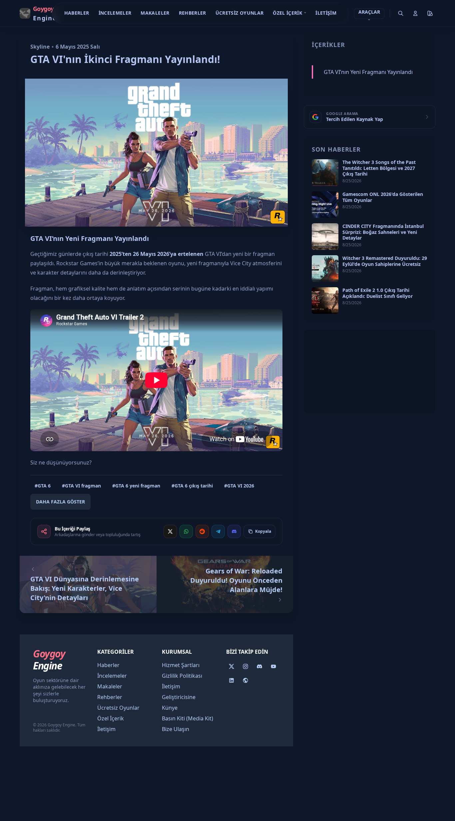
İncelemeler (115, 13)
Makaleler (155, 13)
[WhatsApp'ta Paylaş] (186, 531)
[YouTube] (273, 666)
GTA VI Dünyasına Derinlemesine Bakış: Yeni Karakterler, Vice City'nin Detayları (84, 588)
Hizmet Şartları (181, 665)
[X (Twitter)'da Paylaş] (170, 531)
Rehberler (192, 13)
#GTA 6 (43, 485)
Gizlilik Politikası (182, 675)
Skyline (40, 46)
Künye (170, 707)
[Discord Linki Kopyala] (234, 531)
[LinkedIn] (231, 680)
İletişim (325, 13)
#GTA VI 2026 (239, 485)
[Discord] (259, 666)
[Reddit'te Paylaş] (202, 531)
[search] (400, 13)
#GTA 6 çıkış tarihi (192, 485)
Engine (49, 660)
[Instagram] (245, 666)
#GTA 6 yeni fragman (136, 485)
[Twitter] (231, 666)
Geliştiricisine (179, 697)
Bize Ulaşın (175, 729)
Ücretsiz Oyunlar (240, 13)
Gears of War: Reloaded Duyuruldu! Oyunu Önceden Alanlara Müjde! (236, 580)
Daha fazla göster (60, 501)
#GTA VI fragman (81, 485)
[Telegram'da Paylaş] (218, 531)
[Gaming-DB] (245, 680)
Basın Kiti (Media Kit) (187, 718)
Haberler (76, 13)
